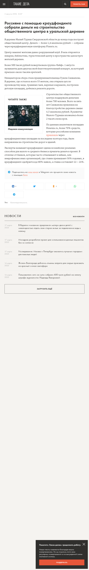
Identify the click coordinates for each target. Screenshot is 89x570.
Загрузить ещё (44, 289)
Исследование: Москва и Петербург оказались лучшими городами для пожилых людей (50, 253)
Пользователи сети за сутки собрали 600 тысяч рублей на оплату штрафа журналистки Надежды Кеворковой (49, 276)
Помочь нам (79, 4)
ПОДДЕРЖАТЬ (61, 562)
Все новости (78, 216)
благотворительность (18, 202)
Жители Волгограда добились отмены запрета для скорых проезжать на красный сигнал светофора (51, 264)
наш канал (33, 172)
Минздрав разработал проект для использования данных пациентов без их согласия (51, 241)
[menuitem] (4, 4)
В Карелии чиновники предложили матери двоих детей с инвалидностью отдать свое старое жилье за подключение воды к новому (49, 228)
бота (25, 174)
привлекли (52, 135)
